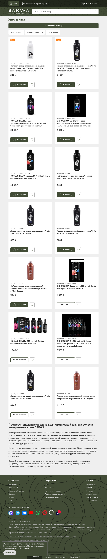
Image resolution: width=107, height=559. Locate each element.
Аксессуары (91, 501)
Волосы (89, 491)
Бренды (11, 494)
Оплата (48, 484)
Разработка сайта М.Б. (18, 545)
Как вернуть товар (53, 491)
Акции (11, 497)
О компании (13, 480)
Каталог (89, 480)
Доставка (49, 488)
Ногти (89, 488)
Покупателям (51, 480)
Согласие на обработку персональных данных (28, 541)
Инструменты (92, 497)
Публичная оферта (53, 497)
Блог (10, 501)
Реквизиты (13, 488)
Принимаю (9, 553)
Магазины (12, 484)
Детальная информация (18, 548)
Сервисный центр (16, 491)
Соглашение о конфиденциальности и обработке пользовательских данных (42, 537)
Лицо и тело (91, 494)
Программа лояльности (55, 494)
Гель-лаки (90, 484)
